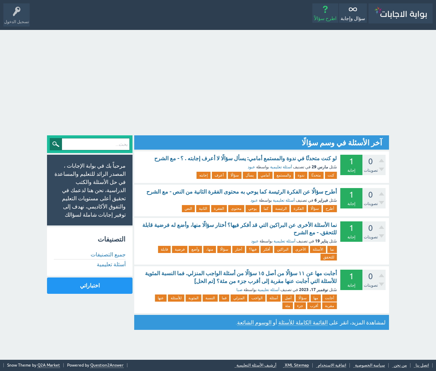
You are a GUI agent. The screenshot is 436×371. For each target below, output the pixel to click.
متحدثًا (316, 175)
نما (332, 249)
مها (315, 298)
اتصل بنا (422, 365)
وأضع (195, 249)
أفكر (266, 249)
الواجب (257, 298)
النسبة (210, 298)
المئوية (193, 298)
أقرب (314, 306)
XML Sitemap (297, 365)
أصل (288, 298)
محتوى (236, 208)
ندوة (301, 175)
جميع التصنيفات (108, 254)
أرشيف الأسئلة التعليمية (256, 365)
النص (188, 208)
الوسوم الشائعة (254, 322)
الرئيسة (281, 208)
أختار (238, 249)
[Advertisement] (218, 81)
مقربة (329, 306)
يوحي (252, 208)
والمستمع (284, 175)
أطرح (330, 208)
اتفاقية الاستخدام (332, 365)
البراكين (283, 249)
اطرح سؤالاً (325, 18)
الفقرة (219, 208)
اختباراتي (90, 285)
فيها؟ (252, 249)
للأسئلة (176, 298)
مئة (287, 306)
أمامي (265, 175)
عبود (251, 167)
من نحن (400, 365)
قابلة (164, 249)
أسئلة (273, 298)
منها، (209, 249)
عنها (161, 298)
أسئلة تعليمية (281, 167)
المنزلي (239, 298)
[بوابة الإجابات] (401, 13)
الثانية (203, 208)
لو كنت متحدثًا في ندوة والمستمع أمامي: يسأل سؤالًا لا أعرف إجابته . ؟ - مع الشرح (245, 158)
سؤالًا (235, 175)
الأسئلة (318, 249)
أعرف (219, 175)
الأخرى (300, 249)
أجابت (329, 298)
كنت (331, 175)
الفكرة (299, 208)
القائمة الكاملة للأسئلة (303, 322)
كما (266, 208)
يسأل (250, 175)
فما (224, 298)
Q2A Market (48, 365)
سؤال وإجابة (353, 18)
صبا (239, 289)
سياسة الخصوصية (370, 365)
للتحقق (328, 257)
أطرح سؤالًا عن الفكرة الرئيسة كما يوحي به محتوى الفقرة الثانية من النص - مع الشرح (241, 191)
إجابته (203, 175)
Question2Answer (107, 365)
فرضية (180, 249)
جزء (300, 306)
